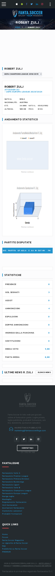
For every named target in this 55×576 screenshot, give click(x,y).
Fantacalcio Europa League (15, 493)
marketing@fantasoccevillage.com (30, 430)
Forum (5, 537)
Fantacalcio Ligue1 (10, 484)
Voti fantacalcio (9, 505)
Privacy (7, 565)
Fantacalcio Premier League (15, 476)
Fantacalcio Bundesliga (13, 481)
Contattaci (27, 448)
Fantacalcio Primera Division (15, 479)
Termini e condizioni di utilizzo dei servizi (31, 565)
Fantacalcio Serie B (11, 487)
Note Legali (44, 563)
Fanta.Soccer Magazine (13, 540)
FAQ (4, 546)
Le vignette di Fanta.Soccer (15, 543)
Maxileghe (7, 499)
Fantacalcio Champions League (16, 490)
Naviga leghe (8, 496)
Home (17, 27)
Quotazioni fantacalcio (13, 508)
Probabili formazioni (12, 514)
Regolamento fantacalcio (14, 502)
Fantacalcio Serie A (11, 473)
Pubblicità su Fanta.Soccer (14, 549)
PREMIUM (6, 551)
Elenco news (44, 372)
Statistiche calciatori (12, 511)
